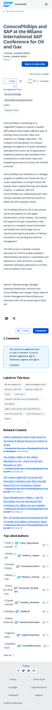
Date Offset (9, 404)
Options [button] (23, 69)
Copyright (12, 687)
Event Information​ (33, 414)
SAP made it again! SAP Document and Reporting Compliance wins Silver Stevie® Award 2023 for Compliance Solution (24, 481)
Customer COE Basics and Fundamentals (21, 399)
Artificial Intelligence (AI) (34, 385)
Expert (7, 419)
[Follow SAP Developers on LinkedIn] (34, 670)
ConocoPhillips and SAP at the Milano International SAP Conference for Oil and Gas (25, 36)
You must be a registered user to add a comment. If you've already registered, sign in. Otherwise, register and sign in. (24, 354)
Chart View (19, 394)
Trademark (13, 695)
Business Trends (11, 110)
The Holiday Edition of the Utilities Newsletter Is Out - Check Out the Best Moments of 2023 (23, 461)
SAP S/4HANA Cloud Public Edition (18, 100)
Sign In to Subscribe (35, 64)
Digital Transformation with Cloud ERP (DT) (22, 409)
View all (7, 655)
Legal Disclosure (39, 687)
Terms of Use (39, 679)
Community (20, 4)
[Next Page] (28, 423)
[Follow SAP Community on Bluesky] (23, 670)
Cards (7, 394)
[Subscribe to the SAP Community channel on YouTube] (28, 670)
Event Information (12, 414)
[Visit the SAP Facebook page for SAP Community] (18, 670)
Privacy (13, 679)
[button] (14, 86)
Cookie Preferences (13, 703)
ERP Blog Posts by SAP (15, 11)
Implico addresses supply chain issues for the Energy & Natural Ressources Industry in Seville (25, 441)
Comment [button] (40, 330)
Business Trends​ (32, 389)
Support (39, 695)
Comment (14, 365)
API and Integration (12, 385)
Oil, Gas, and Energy (13, 94)
